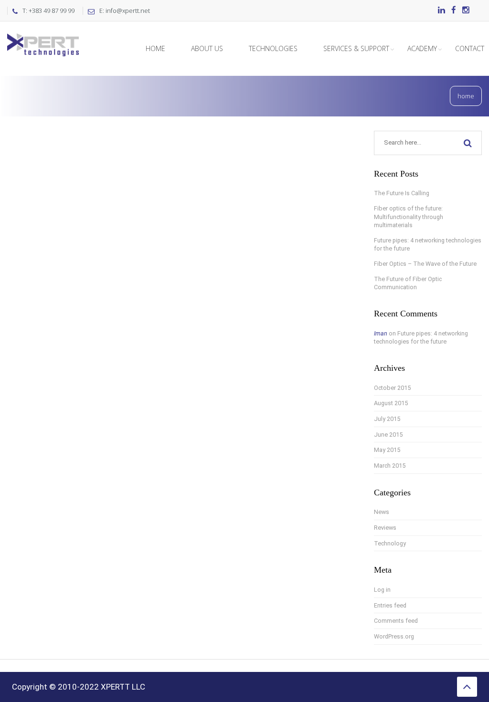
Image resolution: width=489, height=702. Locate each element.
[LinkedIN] (441, 10)
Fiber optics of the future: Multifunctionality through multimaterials (408, 217)
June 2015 (388, 434)
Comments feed (396, 620)
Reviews (385, 527)
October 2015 (392, 387)
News (381, 511)
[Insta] (465, 10)
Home (155, 48)
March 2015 (389, 465)
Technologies (273, 48)
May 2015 (387, 449)
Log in (382, 589)
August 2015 (391, 403)
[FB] (453, 10)
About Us (207, 48)
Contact (469, 48)
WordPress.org (394, 636)
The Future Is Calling (401, 193)
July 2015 (387, 418)
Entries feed (390, 605)
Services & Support (356, 48)
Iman (380, 333)
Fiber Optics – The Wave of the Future (425, 263)
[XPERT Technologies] (43, 33)
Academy (422, 48)
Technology (390, 543)
